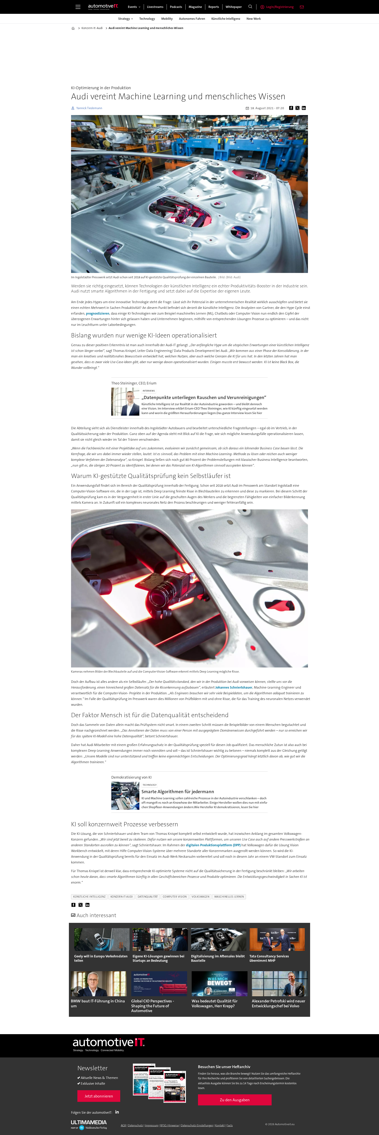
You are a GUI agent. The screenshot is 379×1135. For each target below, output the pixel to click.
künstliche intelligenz (89, 896)
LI (118, 1112)
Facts (230, 1125)
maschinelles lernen (229, 896)
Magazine (195, 7)
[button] (78, 991)
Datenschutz (135, 1125)
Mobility (167, 19)
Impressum (151, 1125)
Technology (147, 19)
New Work (254, 19)
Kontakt (220, 1125)
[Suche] (250, 7)
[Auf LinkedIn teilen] (305, 108)
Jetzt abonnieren (99, 1096)
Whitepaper (234, 7)
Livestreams (155, 7)
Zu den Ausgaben (235, 1099)
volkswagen (200, 896)
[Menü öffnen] (78, 7)
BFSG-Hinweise (169, 1125)
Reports (213, 7)
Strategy (124, 19)
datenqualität (148, 896)
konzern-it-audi (122, 896)
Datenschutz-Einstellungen (197, 1125)
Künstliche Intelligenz (225, 19)
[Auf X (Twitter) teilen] (298, 108)
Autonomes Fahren (192, 19)
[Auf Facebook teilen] (292, 108)
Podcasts (176, 7)
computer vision (175, 896)
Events (132, 7)
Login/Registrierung (280, 7)
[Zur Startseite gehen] (103, 7)
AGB (123, 1125)
